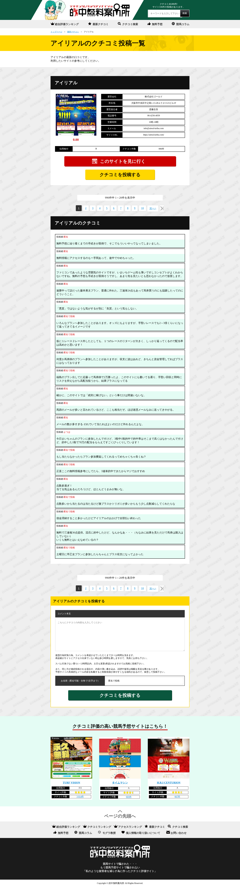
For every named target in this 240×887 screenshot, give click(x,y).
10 (142, 208)
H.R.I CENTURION (168, 782)
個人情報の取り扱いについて (143, 832)
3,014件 (80, 796)
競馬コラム (182, 24)
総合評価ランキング (67, 24)
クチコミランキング (99, 826)
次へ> (152, 208)
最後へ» (162, 208)
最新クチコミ (100, 24)
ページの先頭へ (120, 815)
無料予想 (157, 24)
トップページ (56, 32)
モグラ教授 (109, 832)
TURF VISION (71, 782)
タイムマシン (120, 782)
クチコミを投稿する (120, 174)
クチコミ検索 (130, 24)
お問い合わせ (179, 832)
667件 (177, 796)
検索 (184, 13)
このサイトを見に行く (122, 161)
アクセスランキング (130, 826)
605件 (129, 797)
